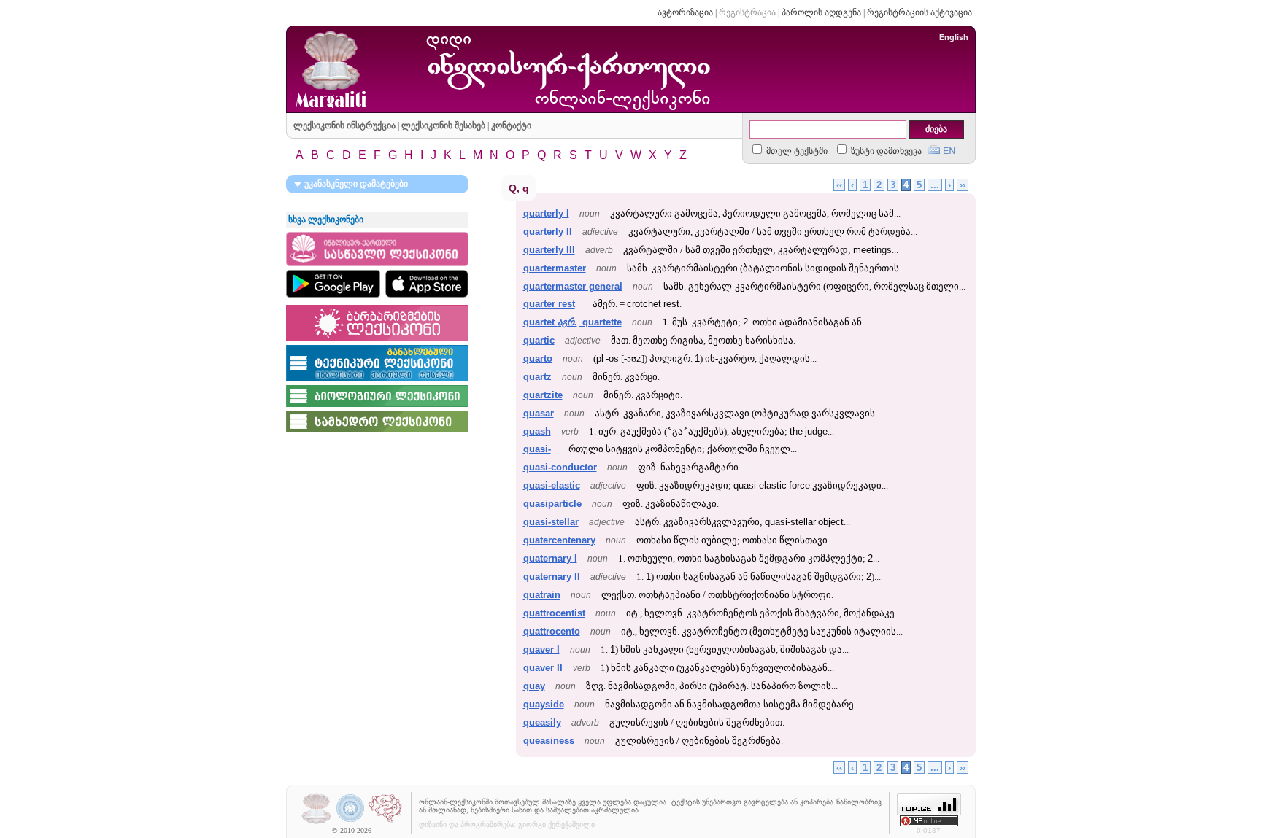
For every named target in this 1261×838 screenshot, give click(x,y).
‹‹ (839, 184)
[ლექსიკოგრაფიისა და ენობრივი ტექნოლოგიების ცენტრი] (385, 822)
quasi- (537, 448)
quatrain (541, 594)
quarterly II (547, 231)
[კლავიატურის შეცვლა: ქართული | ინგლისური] (941, 148)
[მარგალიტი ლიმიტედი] (316, 822)
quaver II (543, 667)
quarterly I (546, 213)
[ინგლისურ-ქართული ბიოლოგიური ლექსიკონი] (377, 408)
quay (534, 685)
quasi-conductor (560, 467)
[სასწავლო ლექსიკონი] (377, 267)
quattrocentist (554, 613)
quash (537, 431)
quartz (537, 376)
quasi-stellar (551, 521)
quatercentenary (559, 540)
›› (962, 184)
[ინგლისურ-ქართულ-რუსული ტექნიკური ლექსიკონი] (377, 382)
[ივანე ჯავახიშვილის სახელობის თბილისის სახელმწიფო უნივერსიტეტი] (350, 822)
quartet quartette (572, 322)
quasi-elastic (551, 485)
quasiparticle (552, 503)
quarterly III (549, 249)
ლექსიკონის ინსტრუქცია (344, 125)
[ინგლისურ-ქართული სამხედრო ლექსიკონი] (377, 433)
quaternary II (551, 576)
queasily (542, 722)
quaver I (541, 649)
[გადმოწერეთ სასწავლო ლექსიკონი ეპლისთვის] (426, 284)
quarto (537, 358)
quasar (538, 413)
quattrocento (551, 631)
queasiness (548, 740)
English (953, 37)
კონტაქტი (511, 125)
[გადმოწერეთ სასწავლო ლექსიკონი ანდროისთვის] (333, 284)
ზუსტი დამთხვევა (885, 151)
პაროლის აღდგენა (821, 12)
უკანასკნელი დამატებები (355, 184)
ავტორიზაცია (685, 12)
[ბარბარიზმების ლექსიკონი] (377, 342)
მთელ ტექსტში (796, 151)
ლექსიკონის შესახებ (443, 125)
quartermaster (554, 268)
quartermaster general (572, 286)
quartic (539, 340)
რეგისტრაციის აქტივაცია (919, 12)
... (934, 184)
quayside (543, 704)
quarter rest (549, 303)
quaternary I (550, 558)
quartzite (543, 394)
